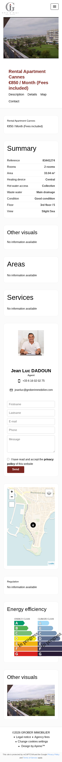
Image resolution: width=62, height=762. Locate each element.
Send (15, 469)
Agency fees (42, 737)
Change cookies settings (33, 741)
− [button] (12, 497)
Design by (33, 746)
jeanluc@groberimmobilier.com (34, 389)
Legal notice (23, 737)
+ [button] (12, 492)
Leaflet (51, 563)
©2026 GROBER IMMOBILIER (31, 732)
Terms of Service (30, 758)
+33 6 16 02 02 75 (34, 380)
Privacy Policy (53, 754)
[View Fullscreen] (11, 504)
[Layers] (49, 493)
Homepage (10, 10)
